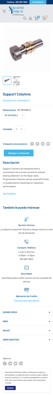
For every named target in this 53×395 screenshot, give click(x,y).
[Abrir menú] (4, 11)
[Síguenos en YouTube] (16, 363)
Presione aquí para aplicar (26, 300)
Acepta (10, 388)
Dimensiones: (17, 110)
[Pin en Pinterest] (37, 144)
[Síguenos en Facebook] (5, 363)
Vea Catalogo (9, 193)
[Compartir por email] (48, 144)
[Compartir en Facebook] (32, 144)
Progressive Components (16, 100)
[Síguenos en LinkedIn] (21, 363)
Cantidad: (8, 129)
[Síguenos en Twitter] (10, 363)
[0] (36, 18)
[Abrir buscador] (24, 18)
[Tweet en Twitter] (43, 144)
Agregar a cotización (18, 153)
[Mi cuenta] (30, 18)
